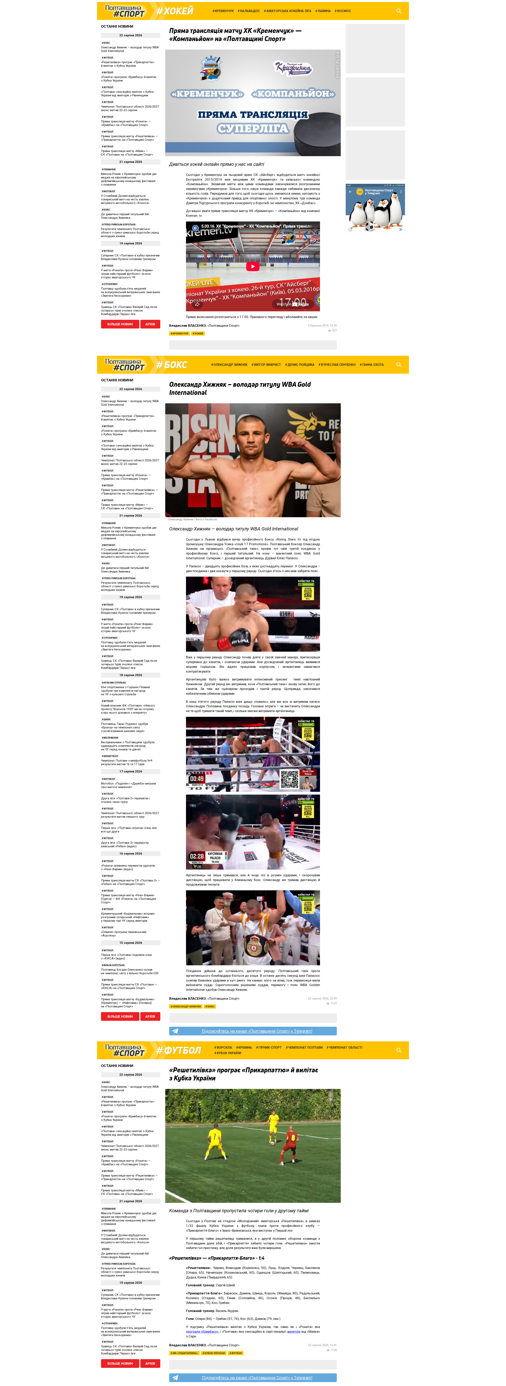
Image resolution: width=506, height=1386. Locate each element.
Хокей (179, 11)
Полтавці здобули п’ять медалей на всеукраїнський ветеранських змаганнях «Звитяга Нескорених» (130, 292)
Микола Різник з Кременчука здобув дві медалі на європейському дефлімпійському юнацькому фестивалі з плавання (128, 179)
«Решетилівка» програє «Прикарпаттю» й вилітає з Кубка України (127, 64)
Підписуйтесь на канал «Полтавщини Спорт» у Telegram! (257, 1031)
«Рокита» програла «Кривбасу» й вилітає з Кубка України (128, 78)
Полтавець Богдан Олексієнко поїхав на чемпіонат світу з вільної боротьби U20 (129, 971)
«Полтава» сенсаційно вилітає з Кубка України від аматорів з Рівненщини (127, 93)
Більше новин (120, 324)
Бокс (107, 43)
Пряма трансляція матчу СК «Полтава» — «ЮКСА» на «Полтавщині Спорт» (129, 986)
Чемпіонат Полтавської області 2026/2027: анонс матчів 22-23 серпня (130, 108)
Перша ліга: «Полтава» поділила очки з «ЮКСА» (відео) (126, 956)
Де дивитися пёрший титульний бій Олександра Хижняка (125, 216)
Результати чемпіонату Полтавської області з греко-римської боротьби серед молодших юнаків (130, 232)
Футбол (108, 57)
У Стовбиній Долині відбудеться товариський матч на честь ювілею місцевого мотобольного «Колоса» (125, 199)
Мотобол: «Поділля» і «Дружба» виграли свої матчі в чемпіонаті (128, 785)
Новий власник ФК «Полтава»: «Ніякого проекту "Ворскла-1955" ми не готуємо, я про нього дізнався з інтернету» (128, 709)
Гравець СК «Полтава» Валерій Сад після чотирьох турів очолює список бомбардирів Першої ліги (129, 310)
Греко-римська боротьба (119, 224)
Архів (150, 324)
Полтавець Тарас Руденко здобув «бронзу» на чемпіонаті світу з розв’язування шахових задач (124, 727)
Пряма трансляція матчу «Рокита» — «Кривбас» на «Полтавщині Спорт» (126, 123)
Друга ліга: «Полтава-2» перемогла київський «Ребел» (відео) (125, 844)
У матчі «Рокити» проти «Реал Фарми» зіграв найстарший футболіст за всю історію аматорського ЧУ (127, 273)
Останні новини (117, 26)
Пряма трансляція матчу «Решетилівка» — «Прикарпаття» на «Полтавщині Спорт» (129, 138)
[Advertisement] (375, 48)
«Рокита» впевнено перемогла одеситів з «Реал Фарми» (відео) (128, 867)
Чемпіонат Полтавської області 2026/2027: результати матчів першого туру (130, 814)
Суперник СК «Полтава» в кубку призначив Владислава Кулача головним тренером (130, 257)
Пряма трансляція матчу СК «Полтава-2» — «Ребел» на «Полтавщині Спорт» (130, 882)
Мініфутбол (111, 756)
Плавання (109, 169)
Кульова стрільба (115, 682)
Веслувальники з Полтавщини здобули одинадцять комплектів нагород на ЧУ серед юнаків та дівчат (128, 745)
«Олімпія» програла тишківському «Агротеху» (123, 933)
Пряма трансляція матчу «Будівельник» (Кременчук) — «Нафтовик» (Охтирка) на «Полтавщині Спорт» (128, 1003)
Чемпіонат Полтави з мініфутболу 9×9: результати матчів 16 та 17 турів (127, 762)
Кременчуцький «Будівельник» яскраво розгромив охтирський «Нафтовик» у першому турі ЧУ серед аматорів (128, 917)
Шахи (107, 719)
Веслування (111, 738)
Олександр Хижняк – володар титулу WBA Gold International (130, 49)
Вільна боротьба (114, 965)
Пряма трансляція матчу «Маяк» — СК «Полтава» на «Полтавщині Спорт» (127, 152)
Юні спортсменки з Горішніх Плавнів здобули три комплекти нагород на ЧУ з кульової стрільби (125, 690)
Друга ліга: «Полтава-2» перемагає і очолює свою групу (125, 800)
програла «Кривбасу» (202, 1331)
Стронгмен (110, 284)
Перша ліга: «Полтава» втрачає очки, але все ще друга (129, 829)
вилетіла (293, 1331)
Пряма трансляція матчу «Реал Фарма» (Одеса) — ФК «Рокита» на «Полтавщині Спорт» (128, 898)
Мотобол (109, 191)
